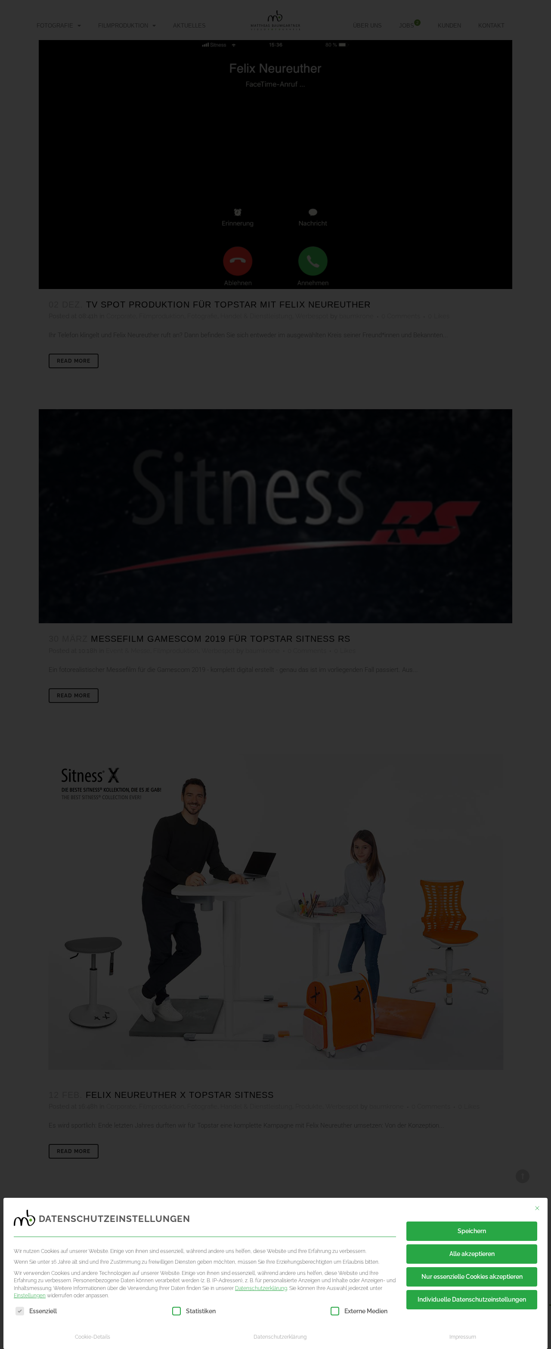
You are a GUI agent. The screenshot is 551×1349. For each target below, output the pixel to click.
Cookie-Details (92, 1336)
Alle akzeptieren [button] (472, 1253)
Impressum (462, 1336)
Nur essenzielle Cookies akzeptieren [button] (472, 1276)
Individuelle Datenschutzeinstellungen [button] (472, 1299)
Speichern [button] (472, 1231)
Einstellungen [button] (30, 1295)
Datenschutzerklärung (261, 1288)
